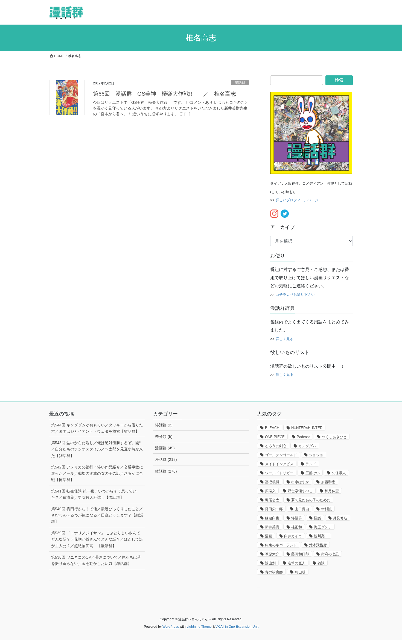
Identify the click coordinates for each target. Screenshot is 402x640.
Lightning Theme (199, 627)
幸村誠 (326, 509)
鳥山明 (300, 572)
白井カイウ (293, 536)
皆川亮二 (321, 536)
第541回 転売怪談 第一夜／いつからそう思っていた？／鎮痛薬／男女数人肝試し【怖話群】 (93, 494)
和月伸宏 (332, 491)
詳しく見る (284, 339)
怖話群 (296, 518)
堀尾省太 (272, 500)
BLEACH (272, 428)
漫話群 (240, 83)
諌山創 (270, 563)
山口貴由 (302, 509)
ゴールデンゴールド (281, 455)
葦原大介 (272, 554)
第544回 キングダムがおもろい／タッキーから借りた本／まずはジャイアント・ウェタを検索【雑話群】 (97, 428)
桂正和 (296, 527)
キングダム (307, 446)
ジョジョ (316, 455)
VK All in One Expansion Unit (236, 627)
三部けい (312, 473)
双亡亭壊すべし (300, 491)
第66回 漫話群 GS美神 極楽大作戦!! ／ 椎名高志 (164, 94)
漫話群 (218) (166, 459)
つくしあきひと (334, 437)
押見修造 (340, 518)
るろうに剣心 (275, 446)
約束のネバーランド (281, 545)
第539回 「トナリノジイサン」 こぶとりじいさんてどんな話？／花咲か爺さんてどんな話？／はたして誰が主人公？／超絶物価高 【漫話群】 (97, 539)
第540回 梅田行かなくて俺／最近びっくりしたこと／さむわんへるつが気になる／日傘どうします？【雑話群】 (97, 515)
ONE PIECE (275, 437)
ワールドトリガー (279, 473)
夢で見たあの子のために (310, 500)
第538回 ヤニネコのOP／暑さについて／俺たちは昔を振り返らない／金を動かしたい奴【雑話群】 (96, 560)
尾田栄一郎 (274, 509)
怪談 (317, 518)
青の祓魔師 (274, 572)
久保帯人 (339, 473)
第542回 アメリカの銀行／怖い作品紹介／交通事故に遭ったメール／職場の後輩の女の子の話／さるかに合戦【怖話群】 (97, 473)
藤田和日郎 (300, 554)
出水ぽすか (300, 482)
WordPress (170, 627)
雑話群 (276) (166, 471)
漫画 (268, 536)
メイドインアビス (279, 464)
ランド (310, 464)
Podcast (303, 437)
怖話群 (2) (164, 425)
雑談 (321, 563)
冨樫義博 (272, 482)
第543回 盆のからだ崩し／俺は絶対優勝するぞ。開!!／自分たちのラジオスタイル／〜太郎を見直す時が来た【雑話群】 (97, 449)
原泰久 (270, 491)
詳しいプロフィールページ (297, 200)
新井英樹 (272, 527)
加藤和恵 (328, 482)
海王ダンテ (323, 527)
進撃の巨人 (296, 563)
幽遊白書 (272, 518)
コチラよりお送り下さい (295, 295)
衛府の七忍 (330, 554)
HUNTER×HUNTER (306, 428)
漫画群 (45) (165, 448)
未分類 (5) (164, 436)
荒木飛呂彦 (318, 545)
